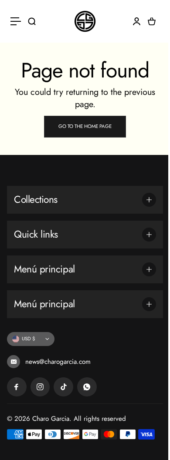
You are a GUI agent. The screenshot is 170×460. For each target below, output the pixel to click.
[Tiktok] (63, 387)
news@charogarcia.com (57, 361)
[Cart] (152, 21)
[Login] (136, 21)
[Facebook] (17, 387)
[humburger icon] (15, 21)
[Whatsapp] (87, 387)
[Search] (32, 21)
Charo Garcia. (51, 418)
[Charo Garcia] (85, 21)
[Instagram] (40, 387)
